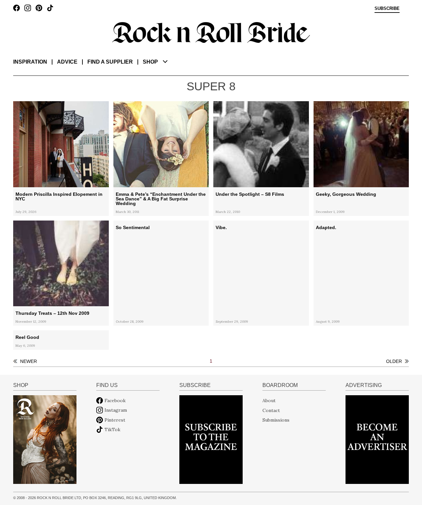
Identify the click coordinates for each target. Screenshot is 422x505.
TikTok (112, 429)
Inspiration (30, 62)
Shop (150, 62)
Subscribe (387, 8)
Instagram (116, 410)
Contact (271, 410)
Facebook (115, 400)
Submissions (275, 420)
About (269, 400)
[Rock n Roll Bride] (211, 32)
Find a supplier (110, 62)
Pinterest (115, 420)
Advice (67, 62)
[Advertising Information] (377, 439)
